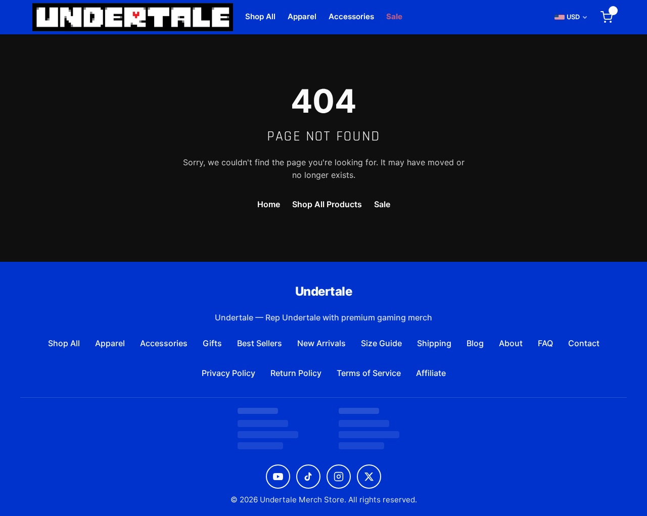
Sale (394, 16)
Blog (475, 343)
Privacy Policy (228, 373)
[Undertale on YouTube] (278, 476)
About (511, 343)
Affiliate (431, 373)
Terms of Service (369, 373)
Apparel (302, 16)
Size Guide (381, 343)
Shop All (260, 16)
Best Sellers (259, 343)
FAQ (545, 343)
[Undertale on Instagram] (339, 476)
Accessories (351, 16)
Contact (583, 343)
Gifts (212, 343)
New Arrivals (321, 343)
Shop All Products (327, 204)
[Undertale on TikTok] (308, 476)
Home (268, 204)
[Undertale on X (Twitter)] (369, 476)
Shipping (434, 343)
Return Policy (295, 373)
